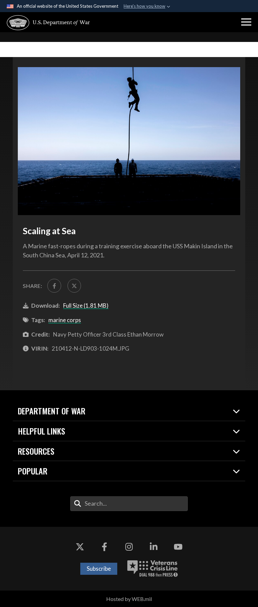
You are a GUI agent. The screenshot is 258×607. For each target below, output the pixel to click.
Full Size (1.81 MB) (86, 305)
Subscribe (99, 568)
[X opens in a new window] (80, 547)
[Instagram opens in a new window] (129, 547)
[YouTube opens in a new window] (178, 547)
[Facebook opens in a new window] (104, 547)
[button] (246, 22)
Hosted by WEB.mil (129, 599)
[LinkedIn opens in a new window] (153, 547)
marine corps (64, 319)
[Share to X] (74, 285)
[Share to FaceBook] (54, 285)
